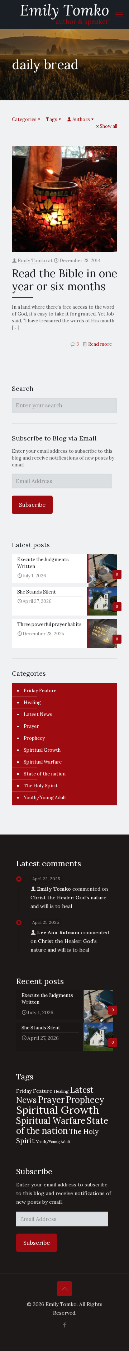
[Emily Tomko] (64, 14)
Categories (24, 119)
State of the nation (45, 774)
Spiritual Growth (42, 750)
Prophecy (34, 738)
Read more (100, 344)
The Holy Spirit (41, 786)
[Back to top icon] (64, 1288)
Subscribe (32, 504)
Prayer (31, 726)
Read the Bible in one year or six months (64, 280)
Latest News (38, 714)
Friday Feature (40, 691)
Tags (51, 119)
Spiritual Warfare (43, 762)
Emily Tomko (32, 261)
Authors (81, 119)
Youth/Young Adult (45, 798)
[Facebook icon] (64, 1324)
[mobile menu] (119, 14)
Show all (108, 126)
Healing (32, 702)
